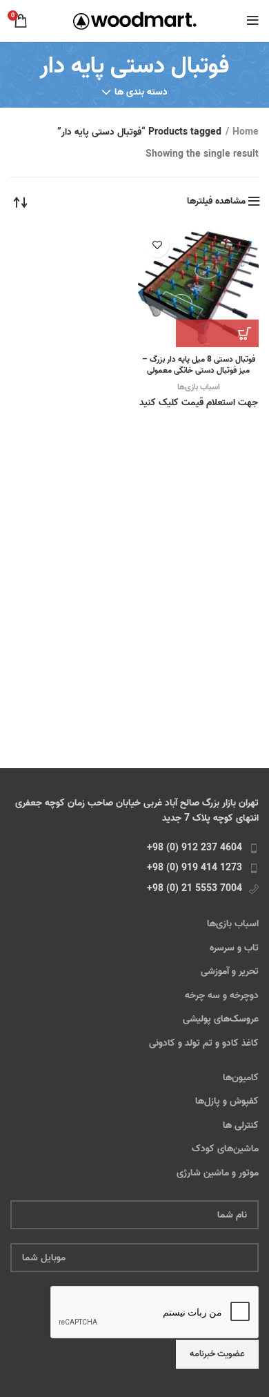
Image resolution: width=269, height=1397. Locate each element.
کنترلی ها (241, 1126)
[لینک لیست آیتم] (134, 848)
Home (245, 132)
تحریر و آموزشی (230, 972)
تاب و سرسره (234, 948)
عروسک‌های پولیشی (221, 1019)
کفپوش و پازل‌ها (227, 1101)
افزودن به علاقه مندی (157, 245)
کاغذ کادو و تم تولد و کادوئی (204, 1044)
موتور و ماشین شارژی (218, 1173)
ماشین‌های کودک (225, 1149)
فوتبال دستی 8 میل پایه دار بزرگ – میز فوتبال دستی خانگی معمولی (198, 365)
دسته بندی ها (141, 92)
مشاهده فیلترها (216, 201)
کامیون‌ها (241, 1078)
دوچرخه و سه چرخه (222, 996)
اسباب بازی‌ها (198, 386)
